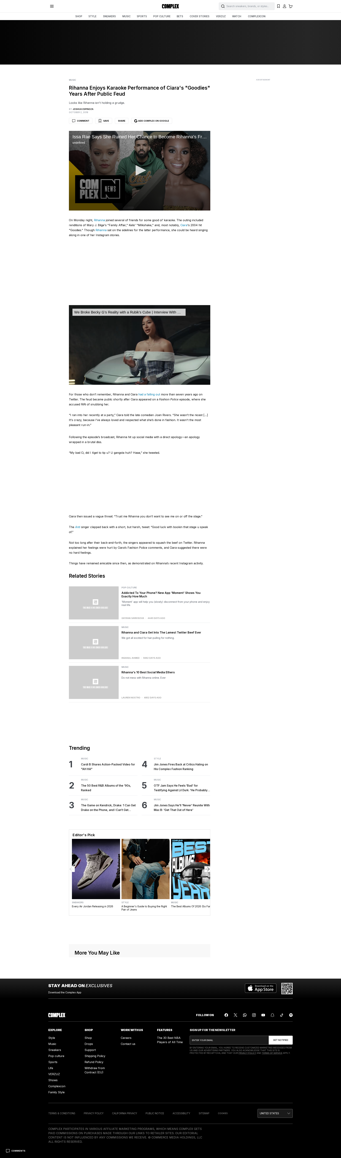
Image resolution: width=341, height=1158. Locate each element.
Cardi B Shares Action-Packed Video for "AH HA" (108, 767)
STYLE (92, 16)
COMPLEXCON (257, 16)
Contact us (128, 1044)
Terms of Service (272, 1053)
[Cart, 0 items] (290, 6)
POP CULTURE (161, 16)
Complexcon (56, 1086)
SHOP (78, 16)
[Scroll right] (207, 869)
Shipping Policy (95, 1056)
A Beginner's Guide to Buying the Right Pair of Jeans (144, 908)
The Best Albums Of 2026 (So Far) (191, 906)
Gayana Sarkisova (132, 618)
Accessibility (181, 1113)
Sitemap (204, 1113)
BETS (180, 16)
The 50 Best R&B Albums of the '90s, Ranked (106, 788)
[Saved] (278, 6)
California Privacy (124, 1113)
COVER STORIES (199, 16)
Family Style (56, 1092)
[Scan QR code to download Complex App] (287, 988)
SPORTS (142, 16)
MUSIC (126, 16)
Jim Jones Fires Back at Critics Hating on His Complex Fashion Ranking (181, 767)
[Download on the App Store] (260, 989)
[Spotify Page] (291, 1015)
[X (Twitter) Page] (235, 1015)
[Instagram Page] (254, 1015)
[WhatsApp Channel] (245, 1015)
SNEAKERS (109, 16)
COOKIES (223, 1113)
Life (50, 1068)
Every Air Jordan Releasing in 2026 (92, 906)
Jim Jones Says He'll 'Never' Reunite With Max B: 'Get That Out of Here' (182, 807)
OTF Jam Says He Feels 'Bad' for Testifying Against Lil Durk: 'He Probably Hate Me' (180, 788)
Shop (88, 1038)
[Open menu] (51, 6)
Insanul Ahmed (130, 658)
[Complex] (170, 6)
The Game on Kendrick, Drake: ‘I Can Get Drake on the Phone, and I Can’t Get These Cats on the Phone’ (108, 807)
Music (72, 80)
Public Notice (155, 1113)
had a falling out (149, 394)
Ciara (183, 225)
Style (157, 758)
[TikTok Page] (281, 1015)
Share (121, 120)
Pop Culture (129, 587)
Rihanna (99, 220)
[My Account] (284, 6)
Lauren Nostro (130, 697)
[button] (139, 170)
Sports (52, 1062)
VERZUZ (221, 16)
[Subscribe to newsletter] (281, 1040)
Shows (53, 1080)
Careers (126, 1038)
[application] (139, 171)
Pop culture (56, 1056)
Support (90, 1050)
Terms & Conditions (61, 1113)
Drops (89, 1044)
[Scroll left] (72, 869)
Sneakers (77, 902)
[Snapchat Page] (272, 1015)
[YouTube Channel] (263, 1015)
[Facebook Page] (226, 1015)
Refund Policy (94, 1062)
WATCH (236, 16)
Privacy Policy (247, 1053)
